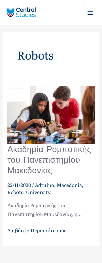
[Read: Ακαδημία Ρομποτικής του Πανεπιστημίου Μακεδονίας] (51, 114)
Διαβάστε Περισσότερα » (36, 230)
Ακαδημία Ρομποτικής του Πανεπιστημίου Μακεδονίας (49, 160)
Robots (15, 191)
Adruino (44, 184)
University (38, 191)
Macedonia (69, 184)
